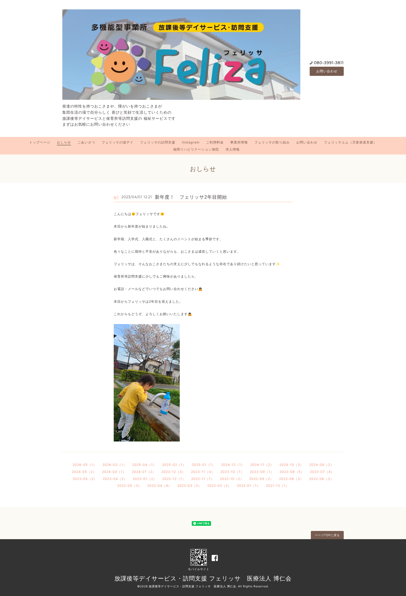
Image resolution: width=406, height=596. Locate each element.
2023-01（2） (145, 479)
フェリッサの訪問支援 (157, 142)
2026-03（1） (114, 465)
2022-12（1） (174, 479)
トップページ (39, 142)
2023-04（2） (115, 479)
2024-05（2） (84, 472)
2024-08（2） (321, 465)
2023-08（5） (292, 472)
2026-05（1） (85, 465)
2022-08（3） (291, 479)
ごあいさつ (86, 142)
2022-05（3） (129, 486)
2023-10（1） (232, 472)
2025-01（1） (203, 465)
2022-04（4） (159, 486)
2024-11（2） (262, 465)
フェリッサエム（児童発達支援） (350, 142)
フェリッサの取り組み (272, 142)
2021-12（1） (277, 486)
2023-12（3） (173, 472)
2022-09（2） (261, 479)
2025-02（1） (174, 465)
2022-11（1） (202, 479)
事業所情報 (239, 142)
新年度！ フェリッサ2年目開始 (191, 197)
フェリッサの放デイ (117, 142)
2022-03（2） (189, 486)
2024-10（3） (291, 465)
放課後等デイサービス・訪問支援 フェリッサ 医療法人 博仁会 (203, 578)
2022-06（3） (321, 479)
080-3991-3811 (329, 63)
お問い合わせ (326, 71)
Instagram (190, 142)
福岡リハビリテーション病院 (196, 149)
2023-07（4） (322, 472)
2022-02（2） (219, 486)
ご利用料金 (215, 142)
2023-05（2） (85, 479)
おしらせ (64, 142)
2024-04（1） (114, 472)
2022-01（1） (248, 486)
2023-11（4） (203, 472)
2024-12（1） (233, 465)
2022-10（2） (232, 479)
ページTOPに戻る (327, 535)
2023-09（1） (262, 472)
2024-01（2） (144, 472)
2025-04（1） (144, 465)
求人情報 (233, 149)
